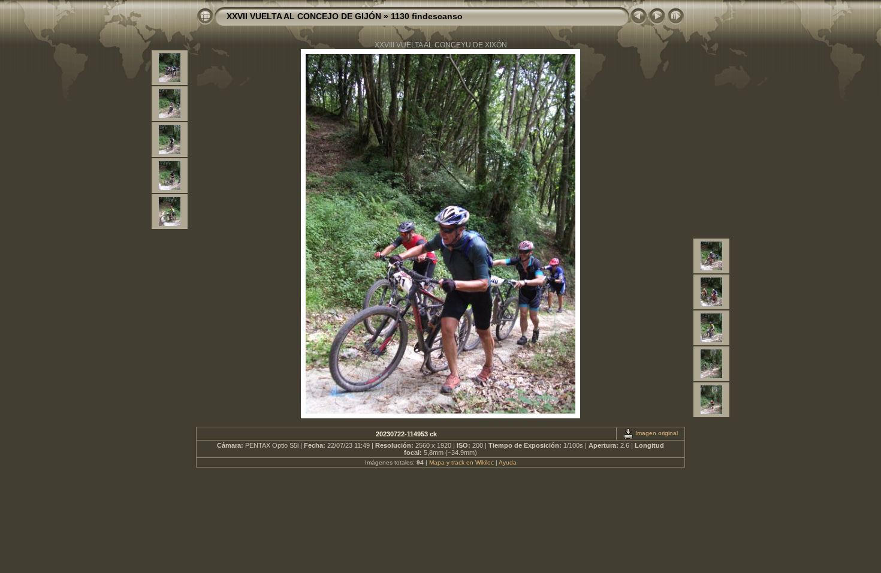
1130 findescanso (427, 16)
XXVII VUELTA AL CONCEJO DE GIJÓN (304, 16)
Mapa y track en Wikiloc (461, 462)
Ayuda (508, 462)
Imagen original (655, 433)
